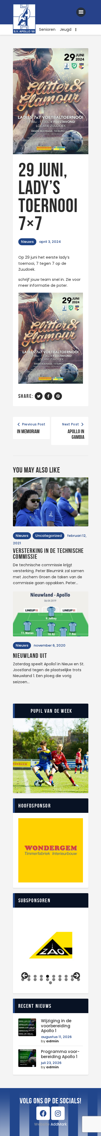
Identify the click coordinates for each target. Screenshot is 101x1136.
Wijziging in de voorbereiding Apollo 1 (56, 1025)
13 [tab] (35, 979)
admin (52, 1041)
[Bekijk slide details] (50, 945)
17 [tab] (60, 979)
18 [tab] (66, 979)
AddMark (59, 1124)
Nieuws (27, 241)
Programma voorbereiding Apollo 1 (60, 1054)
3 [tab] (35, 976)
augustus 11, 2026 (56, 1036)
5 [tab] (47, 976)
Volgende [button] (76, 976)
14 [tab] (41, 979)
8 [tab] (66, 976)
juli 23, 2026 (51, 1062)
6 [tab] (53, 976)
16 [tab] (54, 979)
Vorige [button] (25, 976)
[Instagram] (58, 1113)
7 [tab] (59, 976)
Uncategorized (48, 535)
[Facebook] (43, 1113)
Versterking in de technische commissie (48, 554)
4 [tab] (41, 976)
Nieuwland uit (30, 656)
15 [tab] (47, 979)
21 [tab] (51, 982)
